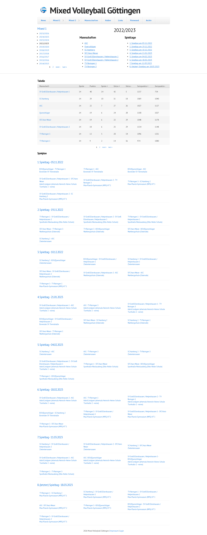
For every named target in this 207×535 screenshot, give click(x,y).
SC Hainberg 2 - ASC (46, 238)
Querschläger (90, 46)
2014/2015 (44, 63)
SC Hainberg (89, 50)
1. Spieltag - (50, 162)
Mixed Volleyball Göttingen (95, 10)
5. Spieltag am (141, 56)
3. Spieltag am (141, 50)
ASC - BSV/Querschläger (93, 458)
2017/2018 (44, 53)
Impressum (114, 531)
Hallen (108, 20)
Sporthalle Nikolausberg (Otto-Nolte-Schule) (56, 222)
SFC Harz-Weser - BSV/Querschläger (141, 229)
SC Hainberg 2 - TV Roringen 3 (139, 351)
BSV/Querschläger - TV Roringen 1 (52, 169)
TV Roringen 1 (90, 63)
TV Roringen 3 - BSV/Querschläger (97, 229)
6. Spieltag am (141, 60)
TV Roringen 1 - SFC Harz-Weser (95, 364)
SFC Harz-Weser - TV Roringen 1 (51, 331)
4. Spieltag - (50, 297)
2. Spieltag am (141, 46)
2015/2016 (44, 60)
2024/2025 (44, 37)
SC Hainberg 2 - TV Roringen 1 (139, 320)
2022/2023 (44, 43)
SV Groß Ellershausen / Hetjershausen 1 (101, 56)
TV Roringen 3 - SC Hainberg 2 (139, 181)
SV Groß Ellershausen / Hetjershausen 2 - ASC (101, 273)
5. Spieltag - (50, 345)
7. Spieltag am (141, 63)
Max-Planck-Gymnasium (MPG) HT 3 (97, 508)
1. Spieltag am (141, 43)
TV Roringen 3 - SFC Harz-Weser (51, 424)
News (43, 20)
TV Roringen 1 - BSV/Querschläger (52, 376)
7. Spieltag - (50, 437)
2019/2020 (44, 47)
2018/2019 (44, 50)
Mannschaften (91, 20)
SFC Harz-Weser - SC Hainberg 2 (95, 320)
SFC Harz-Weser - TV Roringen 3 (51, 229)
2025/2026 (44, 33)
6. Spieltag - (50, 389)
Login (122, 531)
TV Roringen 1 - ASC (91, 169)
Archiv (149, 20)
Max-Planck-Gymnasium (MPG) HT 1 (97, 185)
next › (58, 67)
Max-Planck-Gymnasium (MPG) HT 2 (53, 508)
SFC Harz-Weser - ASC (136, 273)
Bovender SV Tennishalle (49, 172)
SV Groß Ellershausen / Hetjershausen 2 (101, 60)
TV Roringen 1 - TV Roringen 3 (50, 471)
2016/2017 (44, 57)
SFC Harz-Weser (91, 53)
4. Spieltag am (141, 53)
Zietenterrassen (45, 241)
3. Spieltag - (50, 252)
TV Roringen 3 (90, 66)
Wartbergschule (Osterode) (49, 231)
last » (65, 67)
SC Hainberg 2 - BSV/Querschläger (52, 260)
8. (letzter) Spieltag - (55, 485)
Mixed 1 (56, 20)
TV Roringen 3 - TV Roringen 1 (50, 283)
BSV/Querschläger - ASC (137, 169)
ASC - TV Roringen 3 (91, 305)
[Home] (43, 10)
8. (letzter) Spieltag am (144, 66)
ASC (86, 43)
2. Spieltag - (50, 210)
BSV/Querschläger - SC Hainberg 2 (52, 413)
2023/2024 (44, 40)
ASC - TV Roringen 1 (91, 398)
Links (120, 20)
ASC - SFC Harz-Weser (47, 505)
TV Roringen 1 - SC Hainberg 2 (50, 493)
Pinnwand (134, 20)
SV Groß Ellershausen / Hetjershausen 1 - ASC (56, 305)
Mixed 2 (72, 20)
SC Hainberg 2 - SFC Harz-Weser (139, 445)
